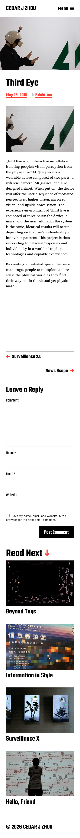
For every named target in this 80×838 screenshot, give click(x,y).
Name (11, 453)
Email (10, 474)
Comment (12, 400)
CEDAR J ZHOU (21, 8)
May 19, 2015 (16, 95)
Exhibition (43, 95)
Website (11, 495)
